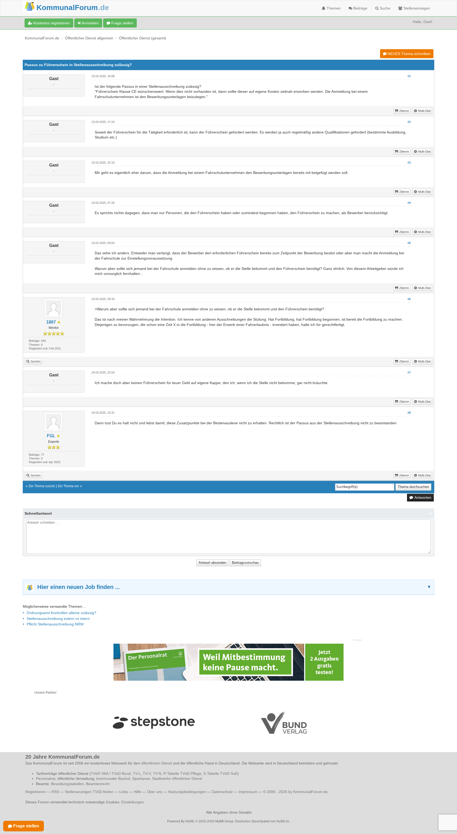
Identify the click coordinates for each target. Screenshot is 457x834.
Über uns (154, 792)
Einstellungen (132, 802)
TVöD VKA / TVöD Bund (111, 773)
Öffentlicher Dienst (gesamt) (142, 38)
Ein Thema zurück (42, 486)
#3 (409, 162)
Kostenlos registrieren (51, 23)
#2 (409, 121)
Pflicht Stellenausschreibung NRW (55, 624)
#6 (409, 299)
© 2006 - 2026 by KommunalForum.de (295, 792)
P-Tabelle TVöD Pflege (182, 773)
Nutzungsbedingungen (187, 792)
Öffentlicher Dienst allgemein (89, 38)
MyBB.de (282, 821)
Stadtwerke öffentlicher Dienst (177, 778)
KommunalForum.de (42, 38)
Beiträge (359, 8)
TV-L (137, 773)
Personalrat (45, 778)
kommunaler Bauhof (113, 778)
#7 (409, 372)
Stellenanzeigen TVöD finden (89, 792)
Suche (384, 8)
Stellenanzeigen (416, 8)
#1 (409, 76)
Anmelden (90, 23)
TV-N (157, 773)
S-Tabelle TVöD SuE (220, 773)
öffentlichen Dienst (156, 763)
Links (123, 792)
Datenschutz (222, 792)
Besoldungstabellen (67, 784)
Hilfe (137, 792)
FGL (51, 436)
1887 (51, 322)
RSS (55, 792)
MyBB (189, 821)
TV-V (147, 773)
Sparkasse (141, 778)
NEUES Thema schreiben (409, 54)
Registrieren (36, 792)
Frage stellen (121, 23)
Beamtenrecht (97, 784)
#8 (409, 412)
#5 (409, 243)
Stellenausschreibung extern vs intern (58, 618)
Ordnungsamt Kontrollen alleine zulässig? (61, 613)
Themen (333, 8)
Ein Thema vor (68, 486)
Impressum (248, 792)
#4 (409, 202)
